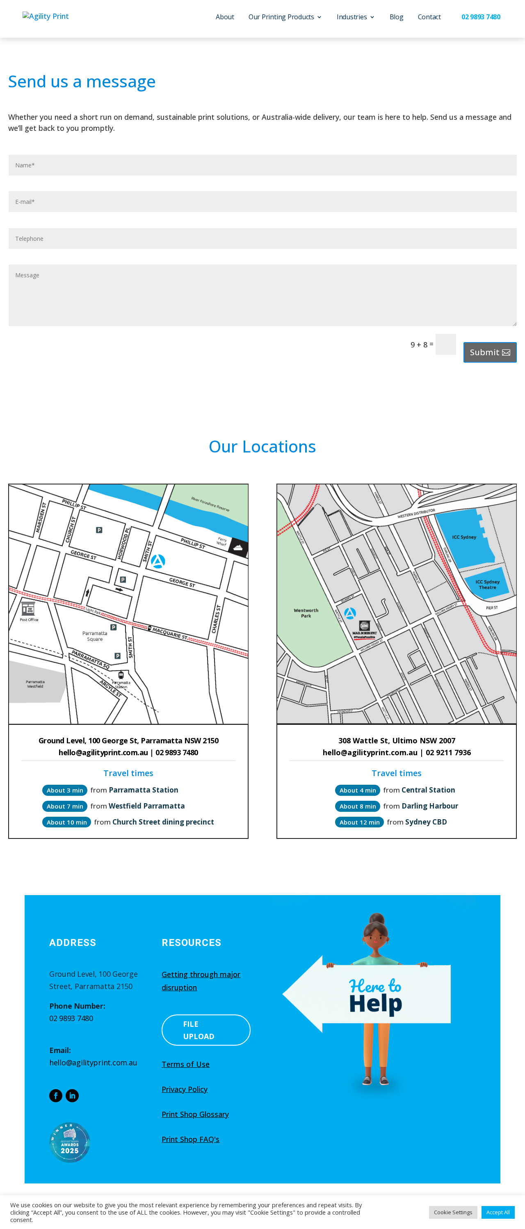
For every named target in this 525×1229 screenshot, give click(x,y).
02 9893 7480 (71, 1018)
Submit (485, 352)
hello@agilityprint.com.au (93, 1062)
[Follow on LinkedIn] (72, 1095)
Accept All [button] (498, 1212)
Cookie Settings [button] (453, 1212)
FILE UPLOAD (199, 1030)
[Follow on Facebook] (55, 1095)
